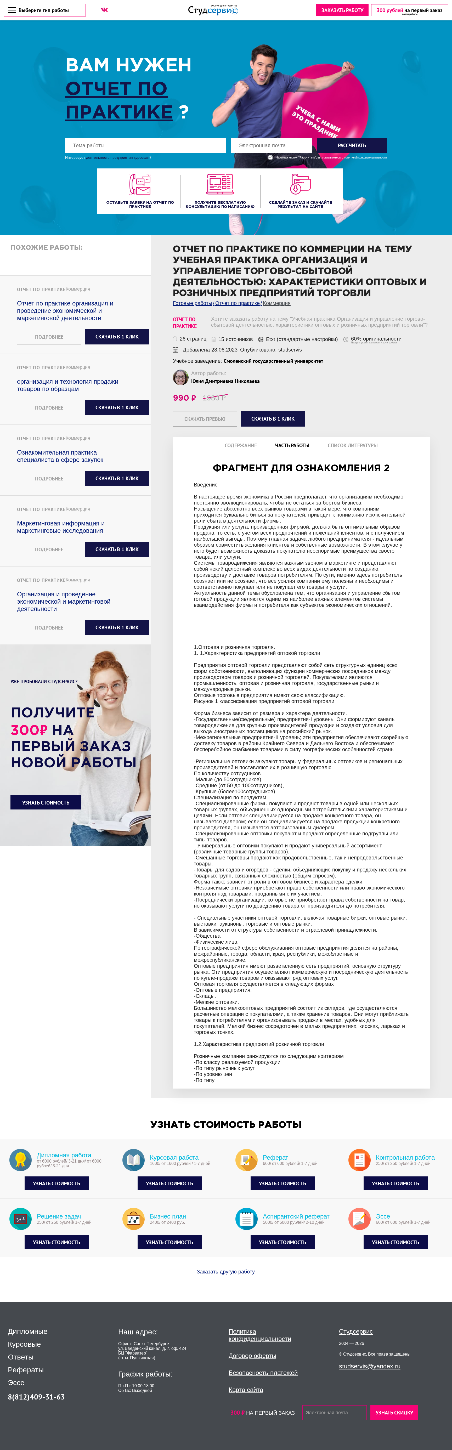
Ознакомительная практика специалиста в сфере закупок (60, 456)
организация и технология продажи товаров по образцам (67, 385)
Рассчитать (352, 145)
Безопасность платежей (263, 1372)
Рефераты (26, 1370)
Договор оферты (252, 1355)
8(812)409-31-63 (36, 1397)
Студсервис (356, 1331)
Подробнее (49, 336)
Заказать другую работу (226, 1272)
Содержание (241, 446)
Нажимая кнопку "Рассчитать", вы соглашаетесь (331, 157)
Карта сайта (246, 1389)
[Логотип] (213, 10)
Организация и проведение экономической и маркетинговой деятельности (63, 601)
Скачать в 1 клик (117, 336)
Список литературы (353, 446)
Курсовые (24, 1344)
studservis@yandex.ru (369, 1366)
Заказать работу (342, 10)
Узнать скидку (394, 1412)
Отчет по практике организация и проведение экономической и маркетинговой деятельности (65, 310)
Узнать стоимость (45, 802)
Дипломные (28, 1331)
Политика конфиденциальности (260, 1335)
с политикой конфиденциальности (364, 157)
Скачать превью (204, 419)
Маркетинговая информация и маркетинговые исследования (61, 527)
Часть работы (292, 446)
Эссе (16, 1382)
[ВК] (104, 10)
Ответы (20, 1357)
